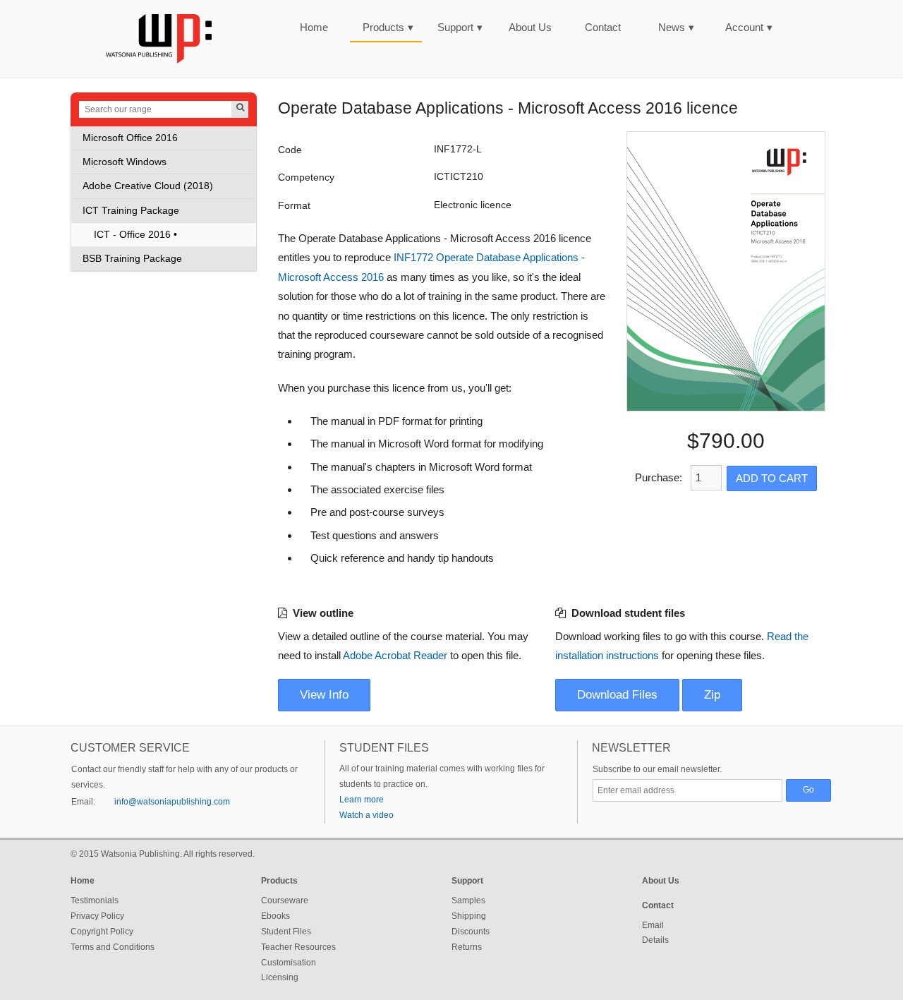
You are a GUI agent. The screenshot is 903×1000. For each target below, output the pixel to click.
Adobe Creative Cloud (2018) (148, 186)
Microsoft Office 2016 (130, 138)
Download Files (617, 694)
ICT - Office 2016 (132, 234)
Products (388, 27)
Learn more (361, 800)
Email (653, 925)
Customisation (288, 963)
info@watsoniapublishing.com (172, 802)
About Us (530, 27)
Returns (467, 947)
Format (294, 205)
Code (290, 150)
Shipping (469, 916)
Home (314, 27)
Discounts (471, 931)
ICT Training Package (131, 210)
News (676, 27)
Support (460, 27)
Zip (712, 694)
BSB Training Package (132, 258)
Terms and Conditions (112, 947)
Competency (306, 177)
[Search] (239, 109)
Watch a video (366, 815)
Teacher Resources (298, 947)
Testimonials (95, 900)
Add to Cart (772, 478)
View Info (324, 694)
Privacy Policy (97, 916)
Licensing (279, 977)
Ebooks (275, 916)
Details (655, 940)
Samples (468, 900)
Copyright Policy (102, 931)
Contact (603, 27)
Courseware (284, 900)
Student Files (286, 931)
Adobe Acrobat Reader (395, 655)
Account (748, 27)
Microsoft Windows (124, 162)
